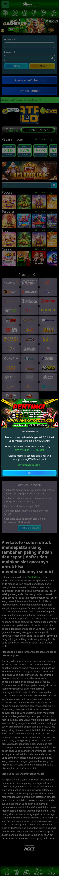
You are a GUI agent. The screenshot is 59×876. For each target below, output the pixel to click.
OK (29, 473)
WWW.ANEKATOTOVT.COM (29, 450)
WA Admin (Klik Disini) (29, 464)
